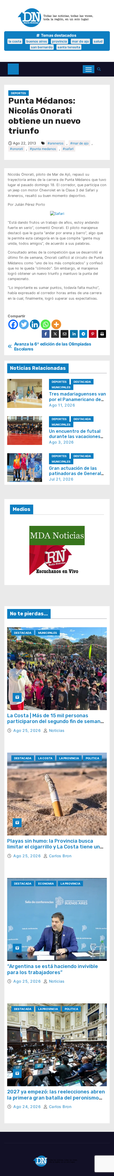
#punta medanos (43, 149)
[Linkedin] (35, 324)
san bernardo (42, 47)
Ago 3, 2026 (61, 442)
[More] (56, 324)
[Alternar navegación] (88, 69)
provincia (59, 41)
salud (98, 41)
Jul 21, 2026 (61, 479)
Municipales (61, 387)
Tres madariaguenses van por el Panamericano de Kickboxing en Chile (77, 399)
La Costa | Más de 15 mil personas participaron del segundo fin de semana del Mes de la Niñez (55, 722)
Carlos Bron (59, 855)
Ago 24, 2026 (27, 1106)
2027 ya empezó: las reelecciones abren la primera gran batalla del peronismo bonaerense (56, 1098)
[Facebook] (13, 324)
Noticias (56, 730)
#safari (68, 149)
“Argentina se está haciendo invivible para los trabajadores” (52, 969)
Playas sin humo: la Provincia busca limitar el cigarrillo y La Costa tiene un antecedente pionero (53, 847)
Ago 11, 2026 (62, 405)
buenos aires (36, 41)
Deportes (18, 93)
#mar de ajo (79, 143)
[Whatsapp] (45, 324)
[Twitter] (24, 324)
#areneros (55, 143)
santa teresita (69, 47)
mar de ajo (80, 41)
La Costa (45, 758)
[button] (100, 69)
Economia (46, 883)
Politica (92, 758)
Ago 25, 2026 (27, 730)
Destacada (82, 381)
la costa (15, 41)
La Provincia (69, 758)
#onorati (16, 149)
